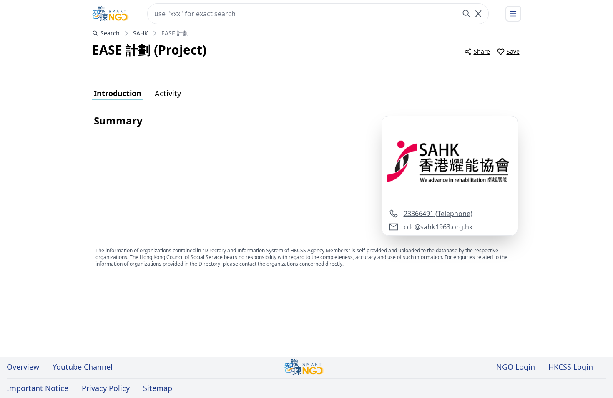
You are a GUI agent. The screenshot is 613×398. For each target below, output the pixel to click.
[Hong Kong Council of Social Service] (110, 13)
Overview (23, 367)
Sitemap (157, 388)
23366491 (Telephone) (438, 213)
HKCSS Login (570, 367)
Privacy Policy (106, 388)
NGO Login (515, 367)
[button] (449, 162)
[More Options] (513, 14)
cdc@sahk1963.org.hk (438, 226)
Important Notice (37, 388)
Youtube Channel (83, 367)
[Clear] (478, 14)
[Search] (467, 14)
